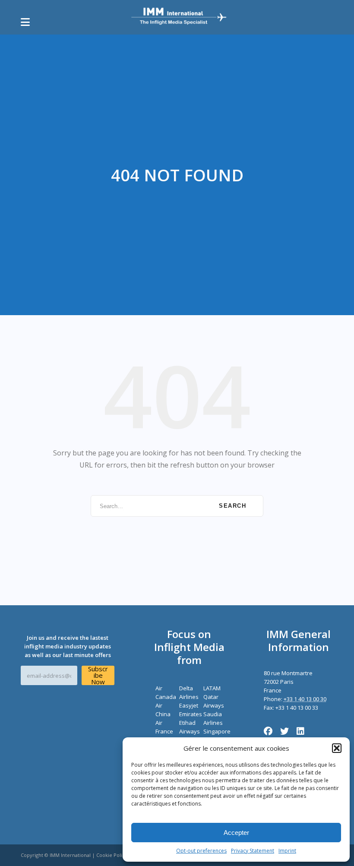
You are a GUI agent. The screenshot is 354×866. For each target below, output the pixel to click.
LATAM (212, 688)
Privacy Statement (252, 850)
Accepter (236, 832)
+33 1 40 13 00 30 (305, 699)
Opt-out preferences (201, 850)
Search (232, 506)
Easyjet (188, 705)
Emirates (190, 714)
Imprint (287, 850)
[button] (336, 748)
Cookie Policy (111, 855)
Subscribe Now (98, 675)
